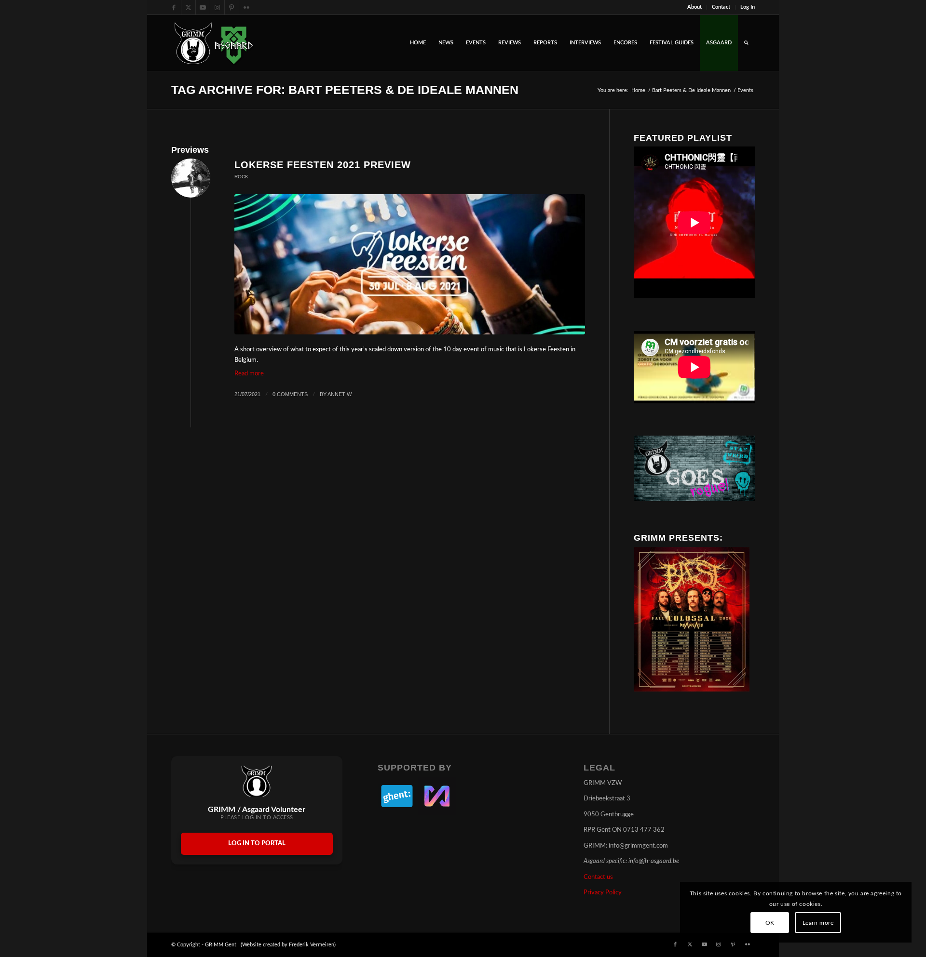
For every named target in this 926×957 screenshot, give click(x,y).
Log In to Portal (257, 843)
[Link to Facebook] (174, 7)
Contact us (598, 877)
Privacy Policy (603, 893)
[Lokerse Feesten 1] (409, 264)
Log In (747, 7)
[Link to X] (188, 7)
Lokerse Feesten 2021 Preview (322, 165)
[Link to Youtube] (203, 7)
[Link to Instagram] (217, 7)
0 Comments (290, 394)
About (694, 7)
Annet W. (340, 394)
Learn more (818, 923)
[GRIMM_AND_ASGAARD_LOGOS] (213, 43)
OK (770, 923)
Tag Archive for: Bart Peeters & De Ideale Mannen (344, 89)
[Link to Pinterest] (232, 7)
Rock (241, 176)
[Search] (746, 43)
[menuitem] (694, 7)
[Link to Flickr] (246, 7)
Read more (249, 374)
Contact (721, 7)
